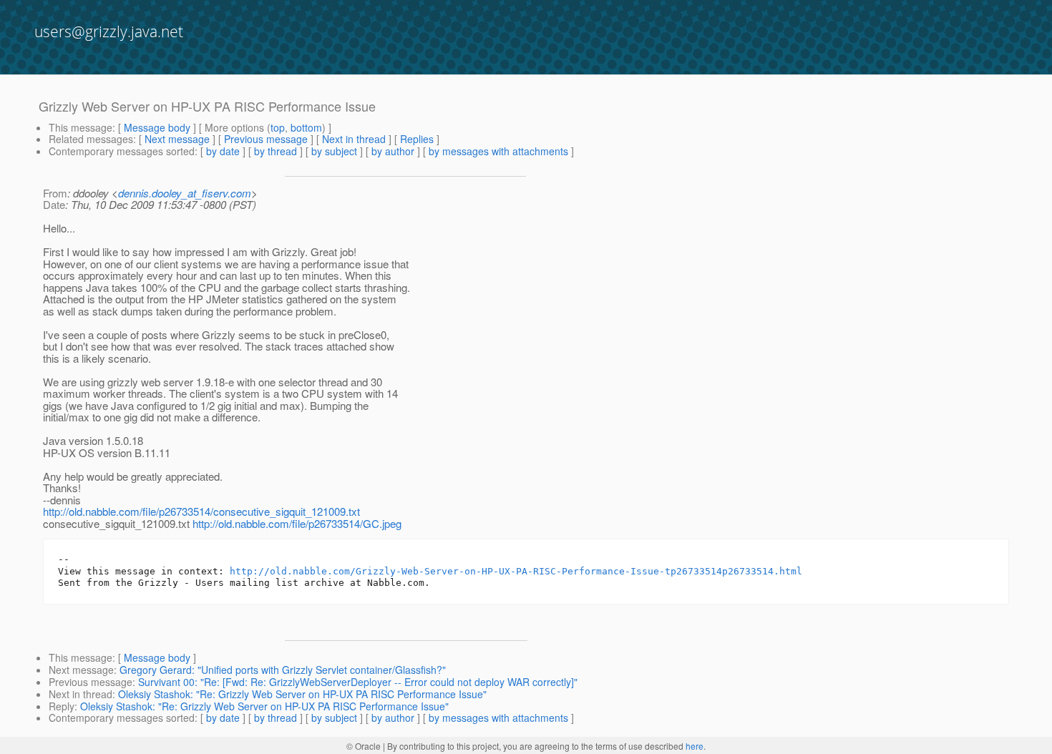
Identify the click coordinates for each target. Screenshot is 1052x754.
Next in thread (354, 139)
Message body (157, 127)
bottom (306, 127)
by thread (275, 151)
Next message (177, 139)
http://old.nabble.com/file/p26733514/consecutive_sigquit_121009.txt (201, 511)
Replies (417, 139)
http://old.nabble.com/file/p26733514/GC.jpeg (297, 523)
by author (392, 151)
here (694, 746)
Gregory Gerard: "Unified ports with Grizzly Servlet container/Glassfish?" (283, 669)
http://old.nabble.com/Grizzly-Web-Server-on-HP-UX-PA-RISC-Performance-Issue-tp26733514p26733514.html (516, 571)
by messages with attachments (498, 151)
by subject (334, 151)
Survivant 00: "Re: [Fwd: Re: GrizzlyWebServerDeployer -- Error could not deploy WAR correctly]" (358, 682)
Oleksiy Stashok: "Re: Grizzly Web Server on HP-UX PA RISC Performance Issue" (302, 694)
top (278, 127)
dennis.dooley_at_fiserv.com (184, 192)
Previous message (266, 139)
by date (223, 151)
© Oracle (363, 746)
